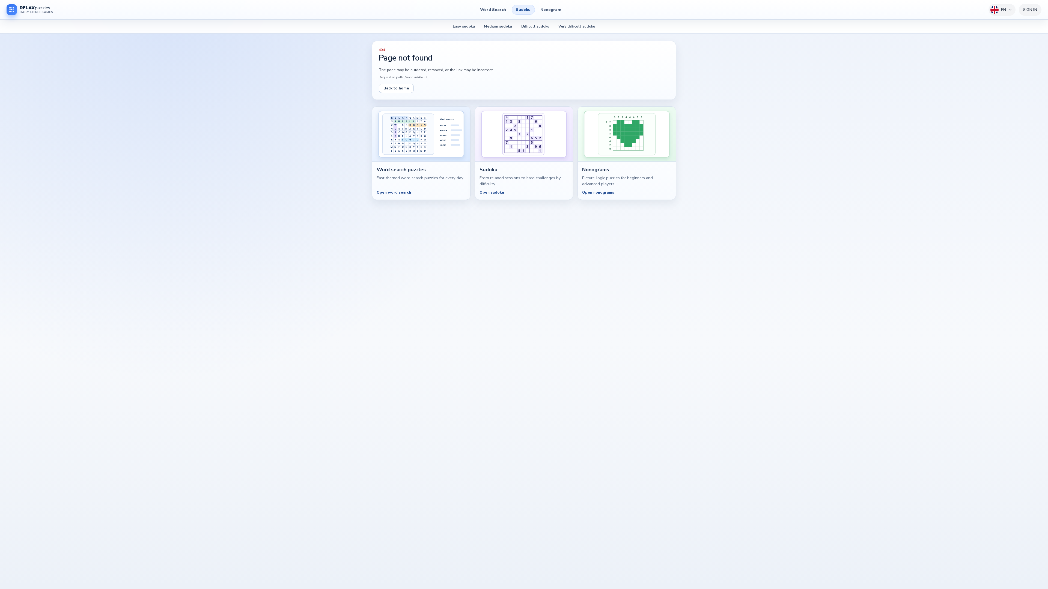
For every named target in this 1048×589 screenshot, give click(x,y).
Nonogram (550, 9)
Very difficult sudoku (576, 26)
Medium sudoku (498, 26)
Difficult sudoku (535, 26)
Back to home (396, 88)
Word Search (493, 9)
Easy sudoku (464, 26)
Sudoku (523, 9)
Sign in (1030, 9)
